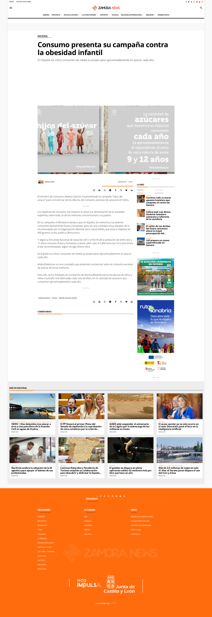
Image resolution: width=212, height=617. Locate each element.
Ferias (11, 2)
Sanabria (42, 534)
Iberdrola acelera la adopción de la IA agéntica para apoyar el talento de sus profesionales (32, 470)
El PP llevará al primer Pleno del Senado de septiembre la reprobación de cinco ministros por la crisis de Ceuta (80, 427)
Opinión (88, 521)
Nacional (43, 36)
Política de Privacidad (141, 525)
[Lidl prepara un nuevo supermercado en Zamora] (141, 241)
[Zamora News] (106, 8)
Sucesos (41, 560)
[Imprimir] (99, 190)
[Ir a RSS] (202, 2)
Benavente (42, 525)
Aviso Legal (136, 530)
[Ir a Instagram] (194, 2)
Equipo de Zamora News (142, 516)
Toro (40, 530)
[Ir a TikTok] (188, 2)
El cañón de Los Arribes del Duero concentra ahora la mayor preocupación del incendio (158, 231)
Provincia (42, 521)
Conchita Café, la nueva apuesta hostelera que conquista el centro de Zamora (158, 201)
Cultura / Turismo (46, 551)
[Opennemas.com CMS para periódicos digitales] (106, 603)
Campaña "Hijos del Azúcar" (68, 298)
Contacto (135, 534)
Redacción (49, 182)
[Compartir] (105, 190)
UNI (85, 516)
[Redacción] (41, 182)
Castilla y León (45, 547)
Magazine (42, 569)
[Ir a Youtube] (199, 2)
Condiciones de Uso (140, 521)
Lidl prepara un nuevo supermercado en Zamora (157, 243)
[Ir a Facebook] (186, 2)
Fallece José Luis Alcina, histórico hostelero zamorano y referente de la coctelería (158, 215)
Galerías (88, 525)
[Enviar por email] (94, 190)
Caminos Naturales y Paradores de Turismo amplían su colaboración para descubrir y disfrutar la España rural (79, 471)
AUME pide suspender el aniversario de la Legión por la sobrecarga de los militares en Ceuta (129, 426)
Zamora (41, 516)
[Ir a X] (191, 2)
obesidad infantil (44, 298)
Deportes (42, 556)
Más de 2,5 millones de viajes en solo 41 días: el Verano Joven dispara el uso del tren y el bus (179, 470)
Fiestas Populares (23, 2)
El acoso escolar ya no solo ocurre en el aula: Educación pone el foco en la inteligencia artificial (179, 426)
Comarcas (42, 538)
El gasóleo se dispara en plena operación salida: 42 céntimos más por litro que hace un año (130, 470)
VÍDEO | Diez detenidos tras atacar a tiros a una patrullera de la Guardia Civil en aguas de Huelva (31, 426)
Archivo (88, 534)
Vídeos (87, 530)
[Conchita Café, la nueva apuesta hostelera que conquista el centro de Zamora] (141, 199)
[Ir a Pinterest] (197, 2)
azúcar (54, 298)
